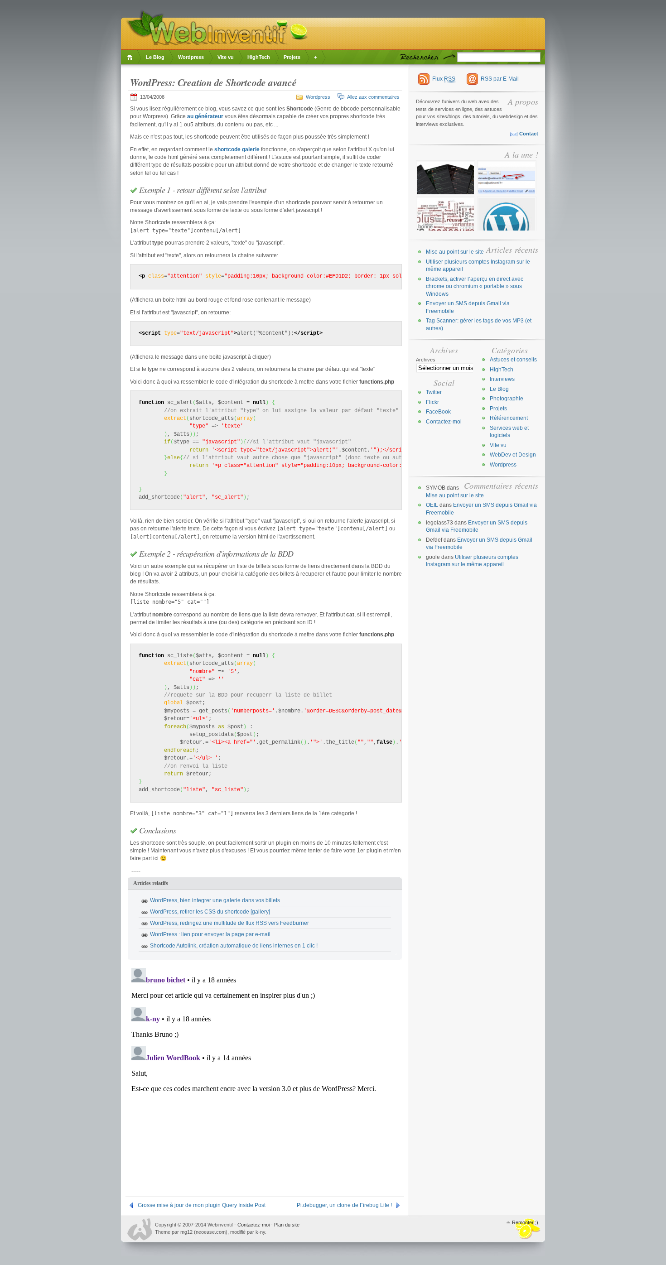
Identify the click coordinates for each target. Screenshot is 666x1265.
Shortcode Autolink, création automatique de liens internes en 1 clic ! (234, 946)
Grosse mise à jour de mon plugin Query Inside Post (201, 1205)
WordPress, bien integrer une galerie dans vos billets (215, 900)
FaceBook (438, 412)
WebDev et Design (513, 455)
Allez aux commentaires (373, 97)
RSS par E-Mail (500, 79)
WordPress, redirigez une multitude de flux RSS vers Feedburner (229, 923)
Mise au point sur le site (455, 252)
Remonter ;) (525, 1222)
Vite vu (225, 57)
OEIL (432, 505)
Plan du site (286, 1224)
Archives (425, 359)
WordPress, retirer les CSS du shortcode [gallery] (210, 912)
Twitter (434, 392)
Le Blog (155, 57)
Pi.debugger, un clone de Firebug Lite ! (344, 1205)
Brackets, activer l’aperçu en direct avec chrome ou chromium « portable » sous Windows (474, 286)
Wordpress (191, 57)
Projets (292, 57)
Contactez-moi (444, 421)
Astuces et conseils (513, 359)
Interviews (502, 379)
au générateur (205, 116)
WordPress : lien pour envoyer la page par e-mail (210, 934)
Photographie (506, 398)
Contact (528, 133)
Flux (443, 79)
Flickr (432, 402)
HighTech (258, 57)
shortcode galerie (237, 149)
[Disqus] (265, 1077)
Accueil (131, 57)
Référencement (509, 418)
